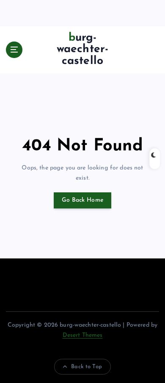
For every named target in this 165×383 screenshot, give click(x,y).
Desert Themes (83, 335)
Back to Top (86, 366)
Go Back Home (82, 200)
